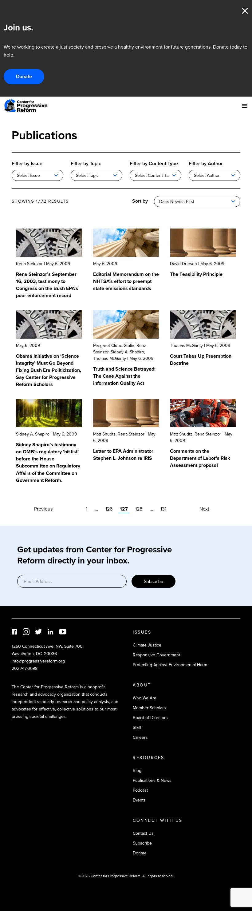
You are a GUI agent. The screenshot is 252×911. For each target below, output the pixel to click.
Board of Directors (150, 717)
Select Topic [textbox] (87, 175)
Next (204, 508)
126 (108, 508)
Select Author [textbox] (207, 175)
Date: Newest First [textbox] (176, 201)
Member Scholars (149, 708)
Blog (137, 770)
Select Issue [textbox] (28, 175)
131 (163, 508)
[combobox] (37, 175)
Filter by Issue (27, 163)
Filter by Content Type (154, 163)
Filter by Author (206, 163)
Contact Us (143, 833)
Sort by (140, 201)
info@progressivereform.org (38, 661)
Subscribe (153, 581)
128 (138, 508)
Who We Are (144, 698)
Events (139, 800)
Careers (140, 737)
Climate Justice (147, 645)
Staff (137, 727)
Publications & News (152, 780)
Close (245, 10)
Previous (43, 508)
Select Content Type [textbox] (154, 175)
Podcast (140, 790)
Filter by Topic (86, 163)
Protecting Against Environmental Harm (170, 665)
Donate (24, 76)
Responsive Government (156, 655)
